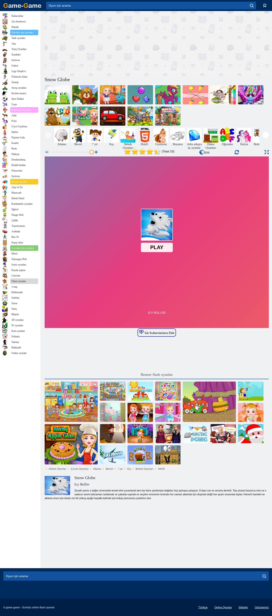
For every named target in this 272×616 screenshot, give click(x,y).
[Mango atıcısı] (251, 391)
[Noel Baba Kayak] (251, 433)
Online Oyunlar (57, 468)
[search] (251, 5)
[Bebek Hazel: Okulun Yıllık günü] (140, 433)
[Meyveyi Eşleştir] (195, 94)
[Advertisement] (100, 43)
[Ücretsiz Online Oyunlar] (22, 5)
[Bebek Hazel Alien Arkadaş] (112, 94)
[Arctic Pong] (195, 433)
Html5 (161, 468)
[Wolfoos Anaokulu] (140, 391)
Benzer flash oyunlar (157, 374)
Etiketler (243, 607)
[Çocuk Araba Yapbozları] (112, 116)
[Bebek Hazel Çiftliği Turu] (85, 116)
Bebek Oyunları (144, 468)
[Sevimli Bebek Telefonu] (168, 391)
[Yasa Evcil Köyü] (168, 116)
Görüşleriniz (262, 607)
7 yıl (120, 468)
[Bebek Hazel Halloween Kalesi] (112, 433)
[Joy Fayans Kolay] (140, 116)
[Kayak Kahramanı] (112, 454)
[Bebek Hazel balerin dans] (168, 412)
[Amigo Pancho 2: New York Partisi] (168, 454)
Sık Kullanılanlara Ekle (159, 333)
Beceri (109, 468)
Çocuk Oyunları (79, 468)
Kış (129, 468)
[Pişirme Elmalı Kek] (71, 444)
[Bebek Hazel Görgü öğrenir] (140, 412)
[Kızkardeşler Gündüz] (168, 433)
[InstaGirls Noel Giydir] (223, 433)
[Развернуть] (267, 152)
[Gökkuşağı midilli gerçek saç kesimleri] (251, 94)
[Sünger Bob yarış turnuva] (209, 402)
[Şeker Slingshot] (140, 94)
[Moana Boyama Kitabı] (223, 94)
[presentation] (48, 135)
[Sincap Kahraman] (85, 94)
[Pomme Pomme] (112, 412)
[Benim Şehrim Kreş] (71, 402)
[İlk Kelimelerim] (112, 391)
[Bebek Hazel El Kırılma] (251, 412)
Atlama (97, 468)
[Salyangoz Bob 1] (140, 454)
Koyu (207, 152)
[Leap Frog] (57, 94)
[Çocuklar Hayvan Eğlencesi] (57, 116)
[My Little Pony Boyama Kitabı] (168, 94)
